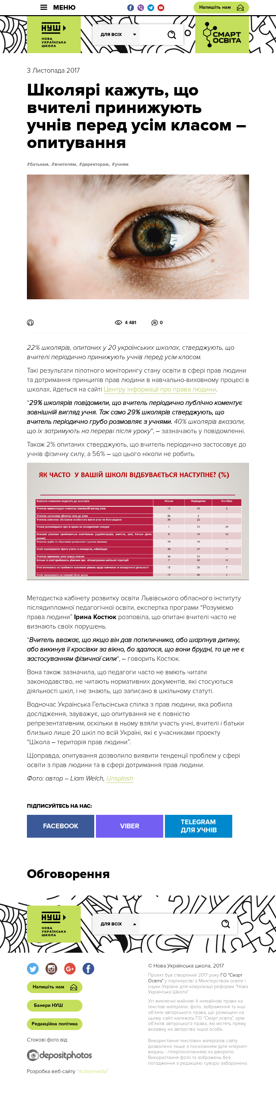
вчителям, (66, 164)
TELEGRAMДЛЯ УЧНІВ (199, 826)
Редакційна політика (55, 1024)
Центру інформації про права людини (160, 389)
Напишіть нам (215, 7)
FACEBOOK (60, 826)
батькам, (40, 164)
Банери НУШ (48, 1005)
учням (122, 164)
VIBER (129, 826)
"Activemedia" (92, 1071)
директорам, (96, 164)
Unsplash (119, 778)
